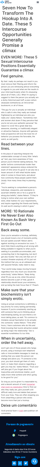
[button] (38, 2)
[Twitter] (26, 463)
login (21, 411)
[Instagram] (20, 463)
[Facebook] (14, 463)
